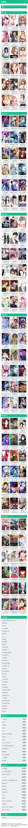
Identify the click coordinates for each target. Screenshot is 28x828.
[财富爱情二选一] (14, 84)
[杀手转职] (14, 487)
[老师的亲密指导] (23, 100)
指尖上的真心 (6, 277)
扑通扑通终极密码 (23, 91)
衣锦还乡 (6, 28)
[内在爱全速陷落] (23, 270)
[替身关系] (6, 402)
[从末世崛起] (6, 121)
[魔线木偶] (23, 524)
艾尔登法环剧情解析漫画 (7, 745)
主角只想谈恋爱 (14, 362)
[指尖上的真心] (6, 270)
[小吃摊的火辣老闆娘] (14, 68)
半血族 (22, 229)
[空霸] (6, 604)
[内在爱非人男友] (14, 285)
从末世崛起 (6, 128)
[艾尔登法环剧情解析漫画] (14, 540)
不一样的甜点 (14, 28)
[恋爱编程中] (23, 540)
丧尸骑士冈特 (14, 595)
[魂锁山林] (23, 254)
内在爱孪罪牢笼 (6, 293)
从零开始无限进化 (6, 330)
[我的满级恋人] (23, 285)
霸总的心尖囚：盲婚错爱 (7, 807)
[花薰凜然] (6, 556)
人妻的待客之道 (5, 695)
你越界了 (23, 245)
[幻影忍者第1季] (14, 572)
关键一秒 (14, 510)
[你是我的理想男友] (23, 301)
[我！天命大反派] (23, 185)
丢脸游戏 (14, 346)
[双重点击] (6, 423)
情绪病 (6, 346)
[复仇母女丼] (6, 201)
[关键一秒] (14, 503)
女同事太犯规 (23, 59)
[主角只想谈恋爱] (14, 354)
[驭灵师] (14, 169)
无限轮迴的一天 (6, 75)
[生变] (14, 222)
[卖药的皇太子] (6, 471)
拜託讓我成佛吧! (22, 595)
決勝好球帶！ (14, 531)
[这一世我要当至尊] (14, 386)
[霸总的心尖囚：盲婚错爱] (14, 185)
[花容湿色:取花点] (23, 20)
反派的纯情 (4, 719)
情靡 (6, 362)
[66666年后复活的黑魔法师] (23, 487)
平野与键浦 (6, 309)
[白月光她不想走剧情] (14, 121)
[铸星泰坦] (6, 185)
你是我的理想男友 (23, 309)
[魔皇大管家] (23, 153)
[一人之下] (6, 137)
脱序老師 (6, 43)
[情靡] (6, 354)
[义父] (14, 36)
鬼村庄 (3, 722)
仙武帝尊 (14, 160)
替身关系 (6, 410)
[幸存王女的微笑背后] (23, 471)
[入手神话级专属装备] (14, 455)
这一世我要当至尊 (14, 394)
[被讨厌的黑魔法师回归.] (23, 572)
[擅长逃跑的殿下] (6, 588)
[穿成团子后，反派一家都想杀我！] (14, 322)
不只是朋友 (4, 698)
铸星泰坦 (6, 192)
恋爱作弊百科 (5, 687)
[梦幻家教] (14, 52)
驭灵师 (14, 176)
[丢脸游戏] (14, 338)
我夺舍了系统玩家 (23, 128)
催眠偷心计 (4, 684)
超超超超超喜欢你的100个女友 (9, 620)
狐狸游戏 (23, 510)
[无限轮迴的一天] (6, 68)
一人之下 (6, 144)
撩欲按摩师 (4, 706)
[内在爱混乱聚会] (14, 270)
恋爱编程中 (22, 547)
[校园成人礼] (14, 100)
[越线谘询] (23, 36)
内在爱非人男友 (14, 293)
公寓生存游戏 (5, 679)
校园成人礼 (14, 107)
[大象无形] (23, 386)
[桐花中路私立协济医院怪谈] (6, 455)
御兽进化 (6, 447)
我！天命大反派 (22, 192)
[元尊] (6, 169)
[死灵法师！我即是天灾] (23, 169)
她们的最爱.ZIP (22, 75)
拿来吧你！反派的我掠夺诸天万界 (9, 780)
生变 (14, 229)
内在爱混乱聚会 (14, 277)
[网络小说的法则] (14, 402)
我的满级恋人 (23, 293)
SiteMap (16, 823)
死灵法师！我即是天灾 (7, 801)
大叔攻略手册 (6, 261)
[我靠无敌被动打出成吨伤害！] (23, 354)
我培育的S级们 (14, 447)
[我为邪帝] (6, 153)
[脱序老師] (6, 36)
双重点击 (6, 431)
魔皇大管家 (22, 160)
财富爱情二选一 (14, 91)
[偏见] (6, 222)
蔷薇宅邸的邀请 (6, 510)
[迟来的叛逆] (6, 84)
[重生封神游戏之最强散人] (6, 370)
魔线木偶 (23, 531)
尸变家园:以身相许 (6, 690)
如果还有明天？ (5, 692)
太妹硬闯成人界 (6, 107)
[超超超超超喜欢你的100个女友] (6, 524)
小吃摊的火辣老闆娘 (6, 652)
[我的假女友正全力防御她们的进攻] (14, 556)
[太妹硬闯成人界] (6, 100)
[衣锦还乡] (6, 20)
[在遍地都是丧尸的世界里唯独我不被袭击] (14, 604)
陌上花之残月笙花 (6, 742)
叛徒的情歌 (14, 309)
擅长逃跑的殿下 (6, 595)
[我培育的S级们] (14, 439)
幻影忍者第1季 (14, 579)
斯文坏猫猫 (6, 59)
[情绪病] (6, 338)
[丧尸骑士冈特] (14, 588)
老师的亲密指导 (22, 107)
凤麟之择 (4, 736)
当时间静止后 (5, 682)
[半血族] (23, 222)
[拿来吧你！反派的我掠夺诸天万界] (14, 137)
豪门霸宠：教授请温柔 (7, 734)
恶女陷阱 (4, 725)
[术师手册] (23, 402)
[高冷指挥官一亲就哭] (6, 386)
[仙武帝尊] (14, 153)
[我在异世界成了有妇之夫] (6, 487)
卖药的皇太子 (6, 478)
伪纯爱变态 (4, 708)
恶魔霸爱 (4, 751)
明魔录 (3, 739)
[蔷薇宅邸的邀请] (6, 503)
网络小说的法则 (14, 410)
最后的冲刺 (4, 674)
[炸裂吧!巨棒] (14, 201)
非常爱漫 (3, 2)
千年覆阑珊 (4, 757)
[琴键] (6, 238)
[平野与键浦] (6, 301)
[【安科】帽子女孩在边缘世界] (6, 540)
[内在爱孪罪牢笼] (6, 285)
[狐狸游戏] (23, 503)
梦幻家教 (14, 59)
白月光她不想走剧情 (6, 771)
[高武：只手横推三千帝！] (14, 471)
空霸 (6, 611)
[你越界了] (23, 238)
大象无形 (23, 394)
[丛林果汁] (23, 455)
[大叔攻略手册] (6, 254)
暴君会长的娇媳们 (6, 700)
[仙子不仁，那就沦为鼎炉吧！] (23, 370)
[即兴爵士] (14, 254)
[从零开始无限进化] (6, 322)
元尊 (6, 176)
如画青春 (23, 431)
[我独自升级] (23, 137)
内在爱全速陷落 (22, 277)
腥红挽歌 (4, 760)
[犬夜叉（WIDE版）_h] (23, 604)
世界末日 (4, 711)
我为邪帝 (6, 160)
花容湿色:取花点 (22, 28)
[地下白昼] (14, 423)
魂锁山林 (23, 261)
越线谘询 (23, 43)
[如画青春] (23, 423)
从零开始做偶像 (5, 754)
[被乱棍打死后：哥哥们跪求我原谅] (23, 338)
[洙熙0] (23, 439)
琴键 (6, 245)
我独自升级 (22, 144)
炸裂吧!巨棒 (14, 208)
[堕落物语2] (23, 201)
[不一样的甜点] (14, 20)
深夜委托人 (14, 245)
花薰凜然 (6, 563)
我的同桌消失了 (5, 748)
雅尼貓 (6, 579)
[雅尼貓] (6, 572)
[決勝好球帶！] (14, 524)
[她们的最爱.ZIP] (23, 68)
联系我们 (20, 823)
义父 (14, 43)
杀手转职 (14, 494)
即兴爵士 (14, 261)
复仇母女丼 (6, 208)
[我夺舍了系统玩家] (23, 121)
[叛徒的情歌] (14, 301)
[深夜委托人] (14, 238)
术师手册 (23, 410)
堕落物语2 (23, 208)
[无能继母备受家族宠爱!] (23, 556)
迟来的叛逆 (6, 91)
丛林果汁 (23, 462)
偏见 (6, 229)
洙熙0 (23, 447)
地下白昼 (14, 431)
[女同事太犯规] (23, 52)
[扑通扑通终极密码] (23, 84)
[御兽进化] (6, 439)
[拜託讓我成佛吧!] (23, 588)
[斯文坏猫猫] (6, 52)
